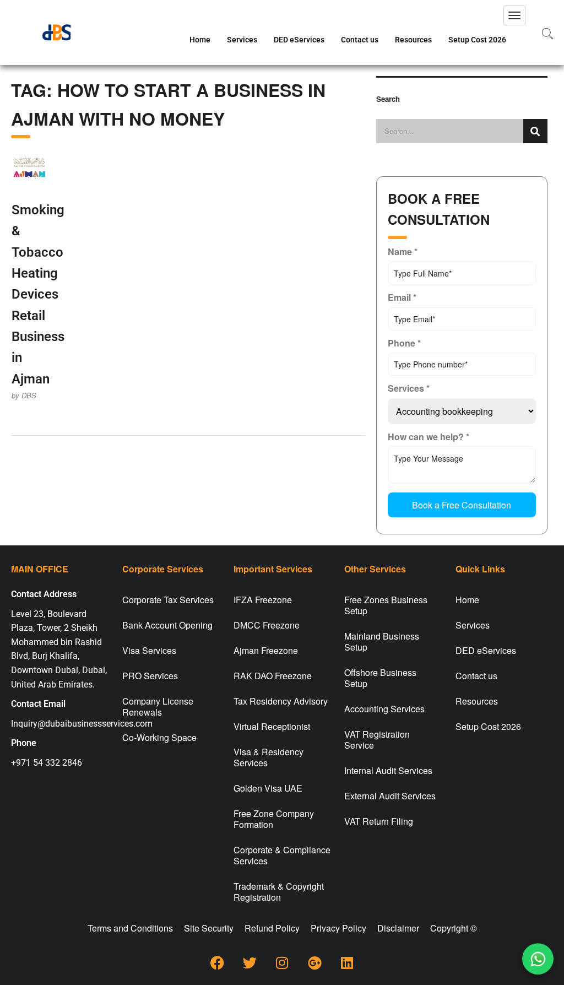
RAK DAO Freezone (273, 675)
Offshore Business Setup (380, 678)
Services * (409, 388)
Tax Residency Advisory (281, 701)
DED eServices (299, 39)
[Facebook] (217, 963)
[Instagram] (282, 963)
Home (199, 39)
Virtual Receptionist (272, 726)
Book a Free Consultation (461, 505)
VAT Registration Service (377, 739)
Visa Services (149, 650)
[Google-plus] (314, 963)
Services (242, 39)
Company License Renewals (157, 706)
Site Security (209, 928)
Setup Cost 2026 (477, 39)
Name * (402, 251)
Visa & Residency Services (268, 757)
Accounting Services (384, 708)
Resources (413, 39)
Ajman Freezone (266, 650)
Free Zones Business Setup (385, 605)
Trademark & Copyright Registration (279, 891)
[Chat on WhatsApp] (538, 959)
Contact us (359, 39)
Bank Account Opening (167, 625)
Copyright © (453, 928)
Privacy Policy (338, 928)
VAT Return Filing (378, 821)
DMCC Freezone (267, 625)
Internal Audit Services (388, 770)
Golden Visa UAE (268, 788)
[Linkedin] (347, 963)
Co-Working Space (159, 737)
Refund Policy (272, 928)
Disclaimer (398, 928)
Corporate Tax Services (168, 599)
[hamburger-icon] (514, 15)
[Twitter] (249, 963)
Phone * (404, 343)
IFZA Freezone (263, 599)
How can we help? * (428, 436)
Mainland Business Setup (381, 641)
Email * (402, 297)
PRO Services (150, 675)
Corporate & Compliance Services (282, 855)
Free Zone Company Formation (274, 819)
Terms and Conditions (130, 928)
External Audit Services (390, 795)
